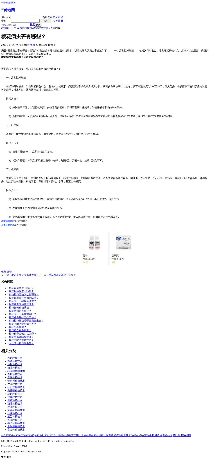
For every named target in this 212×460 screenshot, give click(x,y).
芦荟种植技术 (14, 361)
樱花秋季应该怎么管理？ (62, 275)
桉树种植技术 (14, 364)
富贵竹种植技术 (16, 429)
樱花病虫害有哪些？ (20, 311)
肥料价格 (157, 435)
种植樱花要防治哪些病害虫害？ (26, 320)
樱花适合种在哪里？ (20, 330)
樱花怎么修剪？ (17, 327)
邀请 (9, 271)
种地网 (5, 28)
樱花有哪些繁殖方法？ (21, 340)
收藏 (3, 271)
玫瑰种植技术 (14, 397)
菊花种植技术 (14, 367)
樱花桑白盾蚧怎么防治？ (22, 317)
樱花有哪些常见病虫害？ (24, 275)
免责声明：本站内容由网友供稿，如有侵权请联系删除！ (100, 435)
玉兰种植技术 (14, 416)
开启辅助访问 (8, 2)
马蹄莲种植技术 (16, 390)
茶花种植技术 (14, 420)
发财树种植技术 (16, 426)
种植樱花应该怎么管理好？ (24, 294)
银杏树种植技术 (16, 380)
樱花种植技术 (40, 28)
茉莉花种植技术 (16, 410)
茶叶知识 (178, 435)
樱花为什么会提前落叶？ (22, 314)
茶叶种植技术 (14, 403)
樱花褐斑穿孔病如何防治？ (24, 297)
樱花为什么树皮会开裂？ (22, 301)
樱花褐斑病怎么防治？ (21, 288)
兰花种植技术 (14, 384)
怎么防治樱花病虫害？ (21, 343)
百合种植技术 (14, 358)
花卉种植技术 (20, 225)
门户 (13, 28)
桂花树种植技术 (16, 371)
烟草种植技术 (14, 400)
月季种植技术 (14, 377)
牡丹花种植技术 (16, 387)
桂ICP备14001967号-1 (46, 435)
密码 (3, 20)
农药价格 (147, 435)
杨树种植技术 (14, 393)
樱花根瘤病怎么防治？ (21, 291)
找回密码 (58, 17)
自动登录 (47, 17)
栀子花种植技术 (16, 423)
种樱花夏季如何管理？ (21, 304)
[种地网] (8, 10)
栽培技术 (63, 435)
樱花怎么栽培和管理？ (21, 337)
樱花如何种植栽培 (19, 307)
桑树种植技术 (14, 374)
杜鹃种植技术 (14, 413)
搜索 (32, 24)
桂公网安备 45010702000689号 (17, 435)
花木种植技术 (24, 28)
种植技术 (136, 435)
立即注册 (58, 20)
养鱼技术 (167, 435)
